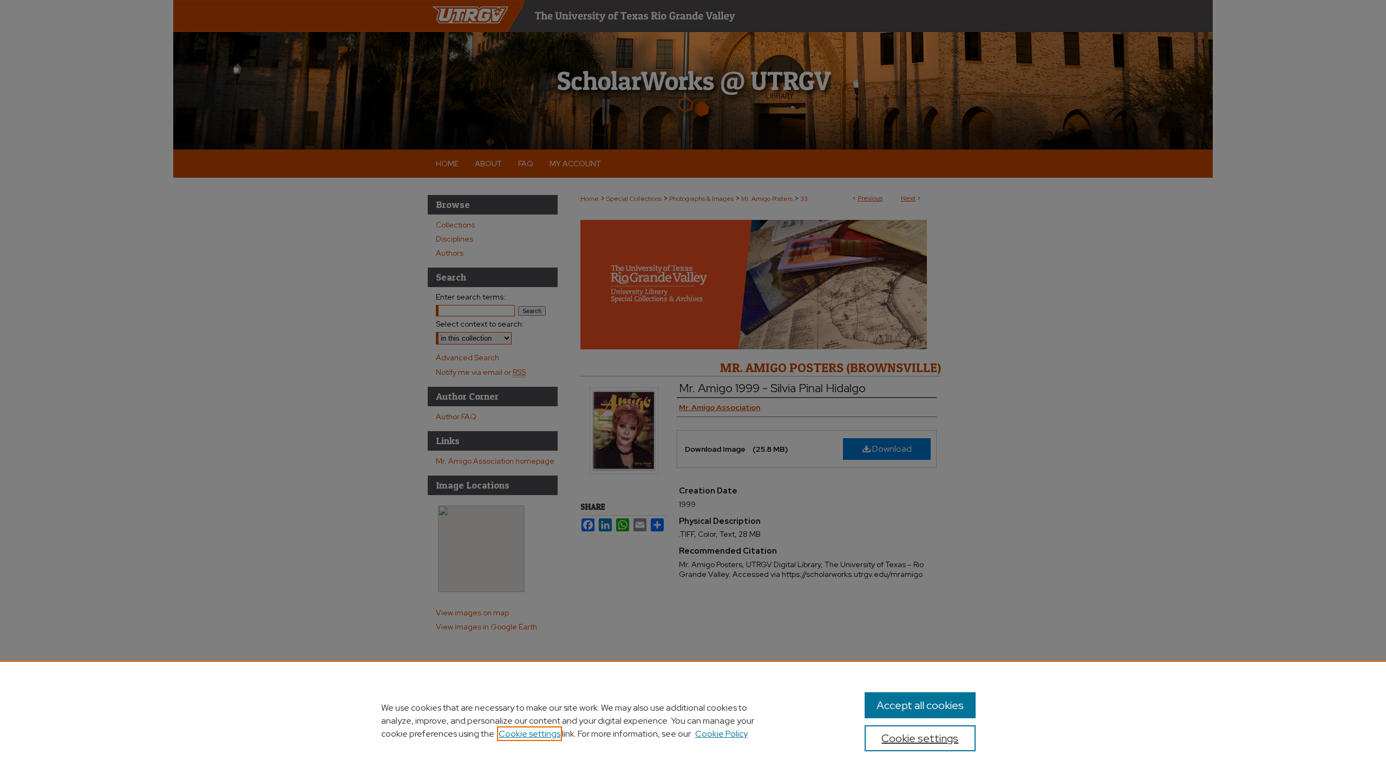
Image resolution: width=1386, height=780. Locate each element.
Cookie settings (529, 733)
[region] (693, 720)
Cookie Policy (721, 733)
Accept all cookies (920, 705)
